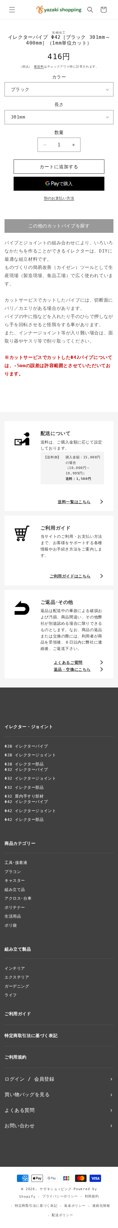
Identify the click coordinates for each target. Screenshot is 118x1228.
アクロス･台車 (18, 898)
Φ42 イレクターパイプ (26, 801)
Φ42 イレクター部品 (24, 819)
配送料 (39, 66)
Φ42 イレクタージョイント (30, 810)
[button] (12, 9)
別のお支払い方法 (59, 198)
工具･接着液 (16, 862)
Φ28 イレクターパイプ (26, 746)
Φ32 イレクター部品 (24, 787)
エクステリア (17, 977)
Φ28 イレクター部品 (24, 764)
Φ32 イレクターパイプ (26, 769)
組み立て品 (15, 889)
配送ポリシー (62, 1215)
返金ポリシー (74, 1206)
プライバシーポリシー (60, 1196)
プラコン (13, 871)
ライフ (11, 995)
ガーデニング (17, 986)
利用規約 (92, 1196)
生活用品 (13, 916)
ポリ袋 (11, 925)
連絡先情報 (101, 1206)
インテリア (15, 968)
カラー (59, 77)
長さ (59, 104)
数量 (59, 132)
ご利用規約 (16, 1057)
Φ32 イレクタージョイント (30, 778)
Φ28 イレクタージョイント (30, 755)
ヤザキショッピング (55, 1189)
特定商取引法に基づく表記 (31, 1035)
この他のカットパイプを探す (59, 226)
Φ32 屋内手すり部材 (24, 796)
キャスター (15, 880)
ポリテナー (15, 907)
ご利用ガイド (18, 1013)
